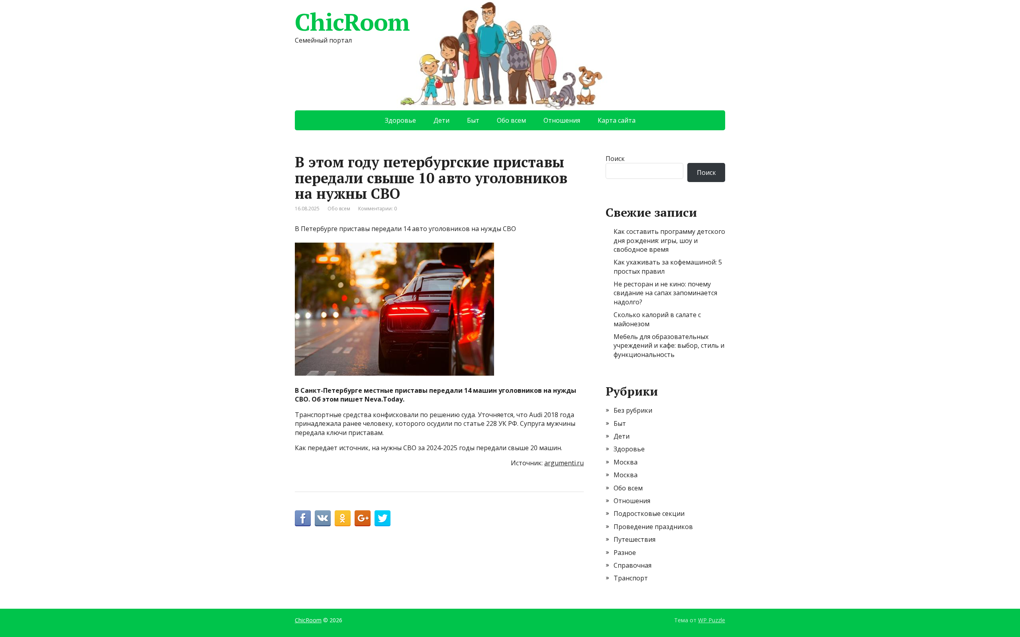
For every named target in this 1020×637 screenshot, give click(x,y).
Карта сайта (617, 120)
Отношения (561, 120)
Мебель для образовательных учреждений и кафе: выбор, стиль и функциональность (669, 345)
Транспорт (631, 578)
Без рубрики (633, 410)
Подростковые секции (649, 513)
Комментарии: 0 (377, 208)
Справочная (632, 565)
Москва (626, 462)
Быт (473, 120)
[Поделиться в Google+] (363, 518)
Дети (441, 120)
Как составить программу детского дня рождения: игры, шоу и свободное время (669, 240)
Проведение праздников (653, 526)
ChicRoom (352, 22)
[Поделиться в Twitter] (382, 518)
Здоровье (400, 120)
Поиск (615, 158)
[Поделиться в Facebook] (303, 518)
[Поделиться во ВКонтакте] (323, 518)
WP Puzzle (711, 620)
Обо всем (511, 120)
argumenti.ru (564, 463)
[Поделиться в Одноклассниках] (343, 518)
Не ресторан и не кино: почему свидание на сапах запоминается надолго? (665, 293)
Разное (625, 552)
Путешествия (634, 539)
